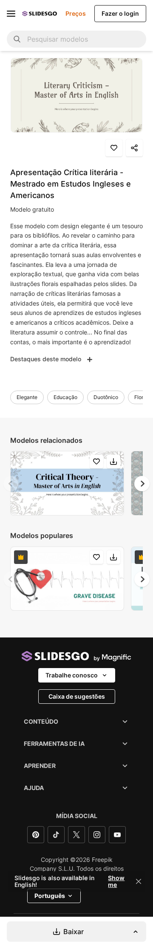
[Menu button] (11, 13)
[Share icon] (134, 147)
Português (49, 895)
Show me (116, 881)
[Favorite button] (113, 147)
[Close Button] (138, 881)
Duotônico (106, 397)
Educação (65, 397)
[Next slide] (142, 483)
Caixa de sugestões (76, 696)
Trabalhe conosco (71, 675)
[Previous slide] (11, 483)
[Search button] (17, 39)
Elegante (27, 397)
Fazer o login (120, 13)
